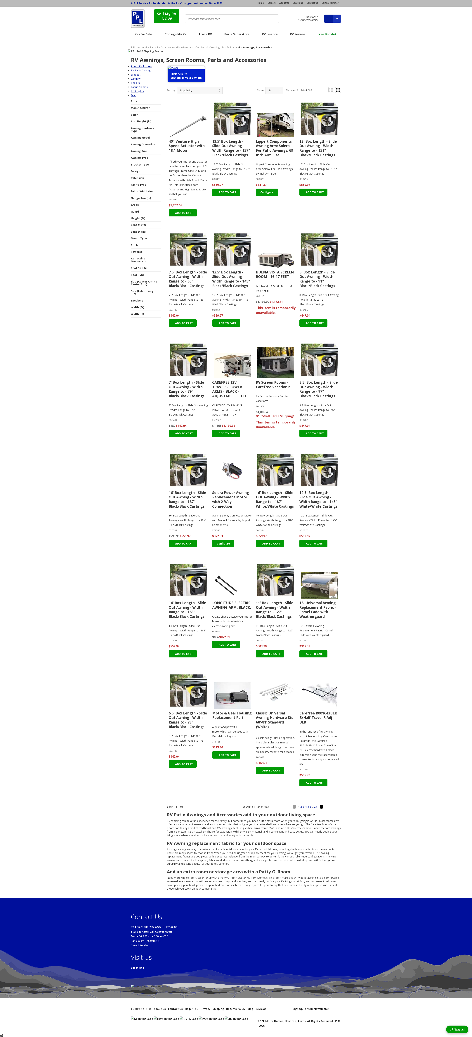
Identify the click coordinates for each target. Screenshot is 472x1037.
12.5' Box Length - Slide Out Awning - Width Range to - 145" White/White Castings (318, 499)
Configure (266, 192)
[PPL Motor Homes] (138, 18)
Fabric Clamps (139, 87)
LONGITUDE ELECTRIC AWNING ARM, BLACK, (231, 605)
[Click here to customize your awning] (186, 82)
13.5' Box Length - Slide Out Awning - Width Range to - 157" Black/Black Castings (231, 148)
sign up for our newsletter (311, 1009)
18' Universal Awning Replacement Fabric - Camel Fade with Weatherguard (317, 609)
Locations (298, 2)
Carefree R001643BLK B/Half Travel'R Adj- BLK (318, 718)
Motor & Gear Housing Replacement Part (231, 715)
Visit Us (141, 957)
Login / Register (330, 2)
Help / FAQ (192, 1009)
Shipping (218, 1009)
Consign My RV (175, 34)
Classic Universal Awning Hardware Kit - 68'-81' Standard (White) (275, 720)
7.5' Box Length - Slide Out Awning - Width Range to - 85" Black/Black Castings (188, 279)
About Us (284, 2)
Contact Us (312, 2)
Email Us (172, 927)
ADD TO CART (183, 213)
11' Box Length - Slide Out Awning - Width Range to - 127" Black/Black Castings (274, 609)
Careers (272, 2)
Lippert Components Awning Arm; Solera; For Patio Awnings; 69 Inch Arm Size (274, 148)
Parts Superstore (236, 34)
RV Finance (270, 34)
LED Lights (137, 91)
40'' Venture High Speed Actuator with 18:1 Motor (187, 146)
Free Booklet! (327, 34)
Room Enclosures (141, 66)
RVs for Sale (143, 34)
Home (261, 2)
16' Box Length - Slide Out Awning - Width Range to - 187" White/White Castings (275, 499)
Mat (133, 95)
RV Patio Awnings (141, 70)
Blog (250, 1009)
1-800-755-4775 (308, 20)
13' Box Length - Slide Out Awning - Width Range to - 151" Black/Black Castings (318, 148)
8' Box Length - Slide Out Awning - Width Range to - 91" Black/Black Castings (317, 279)
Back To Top (175, 806)
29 (315, 806)
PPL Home (137, 47)
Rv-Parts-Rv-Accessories (160, 47)
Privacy (205, 1009)
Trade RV (205, 34)
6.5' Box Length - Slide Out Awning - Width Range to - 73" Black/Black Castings (188, 720)
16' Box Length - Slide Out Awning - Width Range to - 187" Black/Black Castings (187, 499)
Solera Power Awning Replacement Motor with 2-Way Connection (230, 499)
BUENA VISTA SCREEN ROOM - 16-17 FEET (275, 274)
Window (135, 78)
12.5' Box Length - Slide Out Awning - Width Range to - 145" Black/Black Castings (231, 279)
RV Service (297, 34)
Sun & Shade (229, 47)
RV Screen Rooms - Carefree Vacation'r (273, 384)
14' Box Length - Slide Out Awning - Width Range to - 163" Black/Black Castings (187, 609)
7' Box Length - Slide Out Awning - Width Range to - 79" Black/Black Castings (186, 389)
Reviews (261, 1009)
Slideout (135, 74)
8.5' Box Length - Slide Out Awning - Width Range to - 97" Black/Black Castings (318, 389)
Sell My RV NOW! (166, 16)
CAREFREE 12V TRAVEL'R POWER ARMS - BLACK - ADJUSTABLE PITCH (229, 389)
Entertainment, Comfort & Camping (198, 47)
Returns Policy (235, 1009)
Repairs (135, 83)
